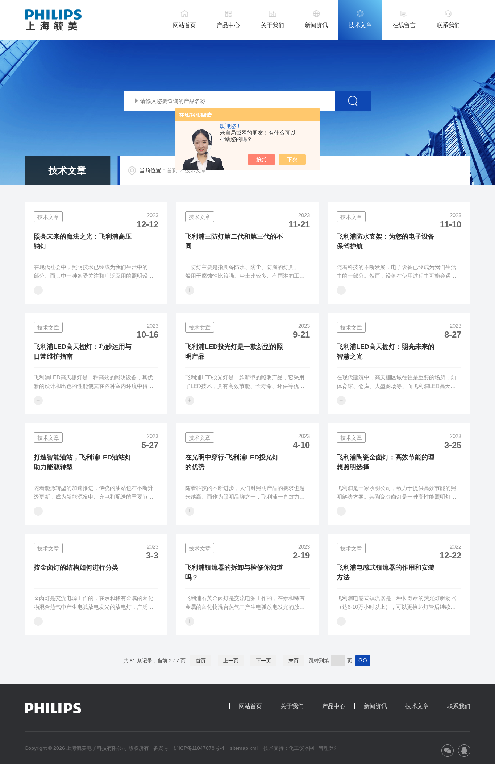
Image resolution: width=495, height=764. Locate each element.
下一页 (263, 661)
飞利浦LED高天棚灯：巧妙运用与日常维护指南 (83, 351)
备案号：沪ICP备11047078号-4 (188, 748)
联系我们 (448, 25)
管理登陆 (329, 748)
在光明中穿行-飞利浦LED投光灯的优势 (232, 462)
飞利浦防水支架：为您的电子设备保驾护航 (385, 241)
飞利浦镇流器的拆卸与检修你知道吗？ (234, 572)
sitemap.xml (244, 748)
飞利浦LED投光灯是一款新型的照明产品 (234, 351)
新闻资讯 (316, 25)
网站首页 (184, 25)
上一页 (230, 661)
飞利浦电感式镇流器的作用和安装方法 (385, 572)
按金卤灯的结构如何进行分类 (76, 567)
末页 (293, 661)
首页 (172, 170)
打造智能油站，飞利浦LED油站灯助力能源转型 (83, 462)
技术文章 (360, 25)
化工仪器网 (301, 748)
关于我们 (272, 25)
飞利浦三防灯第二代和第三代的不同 (234, 241)
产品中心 (228, 25)
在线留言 (404, 25)
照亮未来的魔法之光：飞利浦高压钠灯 (83, 241)
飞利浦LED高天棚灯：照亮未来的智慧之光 (385, 351)
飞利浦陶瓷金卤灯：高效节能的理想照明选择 (385, 462)
